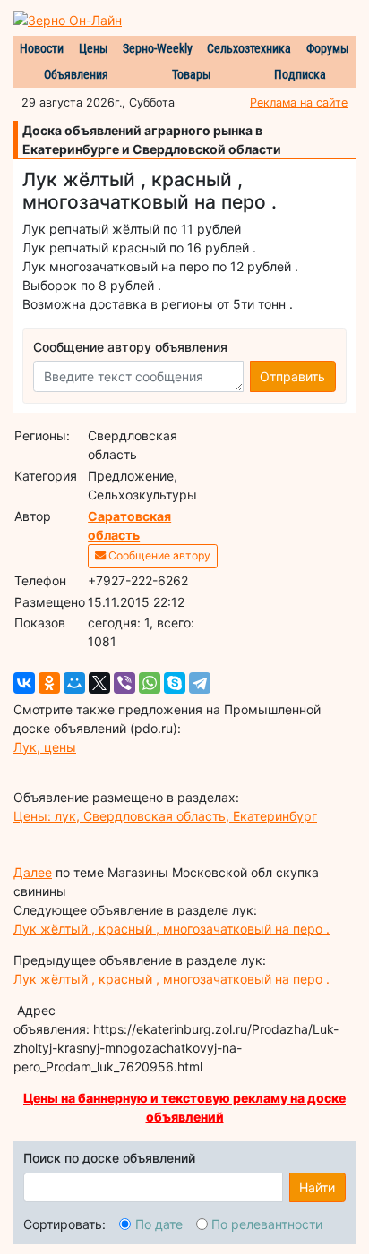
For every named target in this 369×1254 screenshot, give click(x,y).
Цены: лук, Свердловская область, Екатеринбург (165, 815)
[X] (99, 683)
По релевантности (266, 1224)
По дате (159, 1224)
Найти (317, 1187)
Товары (191, 74)
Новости (42, 48)
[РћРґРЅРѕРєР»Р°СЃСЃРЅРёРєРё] (49, 683)
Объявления (76, 74)
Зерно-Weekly (158, 48)
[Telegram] (199, 683)
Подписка (300, 74)
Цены (93, 48)
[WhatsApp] (149, 683)
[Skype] (174, 683)
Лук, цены (44, 747)
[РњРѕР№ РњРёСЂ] (74, 683)
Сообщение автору (158, 555)
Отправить (292, 376)
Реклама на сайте (299, 102)
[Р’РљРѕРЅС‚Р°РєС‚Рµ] (24, 683)
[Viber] (124, 683)
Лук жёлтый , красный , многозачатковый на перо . (171, 928)
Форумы (327, 48)
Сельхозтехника (249, 48)
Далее (32, 872)
